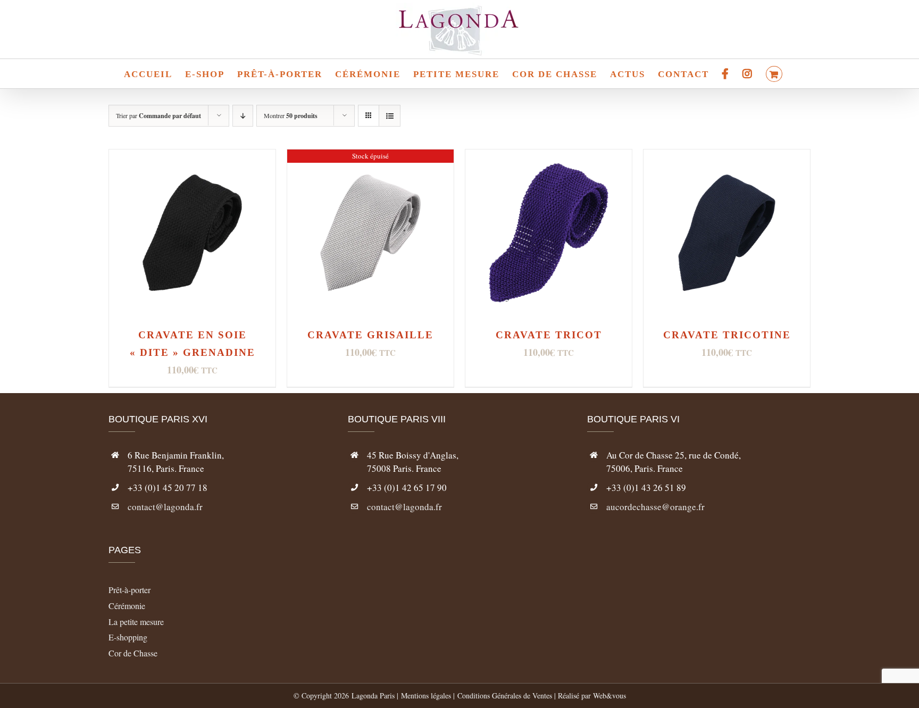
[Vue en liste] (389, 115)
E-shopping (127, 637)
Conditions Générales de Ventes (504, 695)
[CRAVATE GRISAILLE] (370, 158)
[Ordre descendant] (242, 116)
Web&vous (609, 695)
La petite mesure (136, 621)
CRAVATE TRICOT (549, 334)
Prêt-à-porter (129, 589)
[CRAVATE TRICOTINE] (727, 158)
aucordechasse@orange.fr (655, 507)
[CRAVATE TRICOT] (548, 158)
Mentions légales (426, 695)
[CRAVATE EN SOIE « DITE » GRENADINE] (192, 158)
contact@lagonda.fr (165, 507)
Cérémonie (126, 605)
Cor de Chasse (132, 653)
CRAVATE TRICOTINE (727, 334)
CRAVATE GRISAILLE (370, 334)
